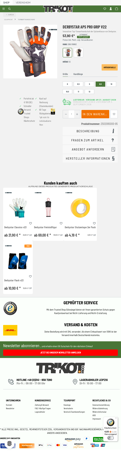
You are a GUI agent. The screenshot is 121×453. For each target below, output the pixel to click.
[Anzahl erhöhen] (77, 114)
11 (78, 91)
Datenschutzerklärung (100, 405)
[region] (30, 58)
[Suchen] (10, 9)
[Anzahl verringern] (66, 114)
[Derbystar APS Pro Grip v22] (30, 51)
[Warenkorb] (117, 9)
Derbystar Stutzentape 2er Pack (80, 227)
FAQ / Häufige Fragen (43, 408)
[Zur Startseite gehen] (58, 8)
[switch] (110, 438)
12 (89, 91)
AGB (94, 415)
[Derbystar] (53, 29)
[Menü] (4, 9)
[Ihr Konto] (111, 9)
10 (111, 84)
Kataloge (67, 405)
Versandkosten (61, 429)
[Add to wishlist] (30, 222)
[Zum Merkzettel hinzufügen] (114, 114)
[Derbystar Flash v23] (18, 261)
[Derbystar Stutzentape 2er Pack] (80, 208)
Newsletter (10, 408)
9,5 (100, 84)
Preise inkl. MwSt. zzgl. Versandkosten (78, 40)
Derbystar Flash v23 (13, 280)
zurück (11, 15)
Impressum (96, 419)
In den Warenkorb (96, 114)
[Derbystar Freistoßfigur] (48, 208)
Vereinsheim (23, 2)
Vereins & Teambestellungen (74, 412)
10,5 (67, 91)
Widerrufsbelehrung (100, 408)
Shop (6, 2)
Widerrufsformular (99, 412)
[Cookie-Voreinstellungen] (9, 443)
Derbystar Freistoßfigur (45, 227)
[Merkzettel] (105, 9)
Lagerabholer (40, 412)
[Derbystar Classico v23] (18, 208)
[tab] (65, 74)
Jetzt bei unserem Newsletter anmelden (60, 352)
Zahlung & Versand (42, 405)
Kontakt (9, 405)
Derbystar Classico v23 (15, 227)
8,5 (78, 84)
